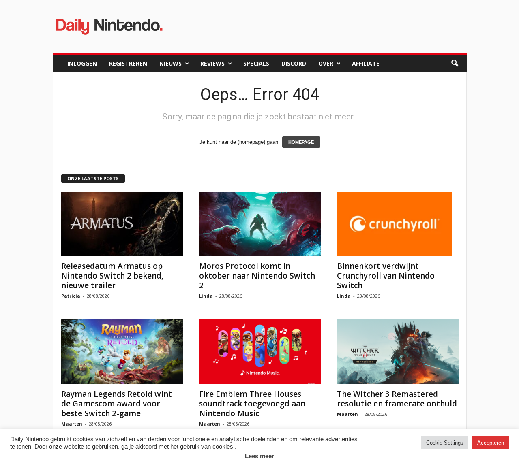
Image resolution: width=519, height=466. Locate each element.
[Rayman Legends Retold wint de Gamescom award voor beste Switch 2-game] (122, 351)
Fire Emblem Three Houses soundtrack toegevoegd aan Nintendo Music (252, 404)
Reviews (212, 63)
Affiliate (366, 63)
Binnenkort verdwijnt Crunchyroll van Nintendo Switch (386, 276)
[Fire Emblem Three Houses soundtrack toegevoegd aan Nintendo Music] (260, 351)
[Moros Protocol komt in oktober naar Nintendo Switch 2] (260, 224)
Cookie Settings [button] (444, 443)
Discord (293, 63)
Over (325, 63)
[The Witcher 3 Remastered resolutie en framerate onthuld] (398, 351)
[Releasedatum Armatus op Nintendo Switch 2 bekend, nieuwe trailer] (122, 224)
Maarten (71, 424)
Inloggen (82, 63)
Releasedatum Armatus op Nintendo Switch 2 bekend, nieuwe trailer (112, 276)
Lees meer (259, 456)
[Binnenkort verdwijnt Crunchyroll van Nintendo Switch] (398, 224)
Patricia (70, 296)
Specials (256, 63)
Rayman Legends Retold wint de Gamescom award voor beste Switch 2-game (116, 404)
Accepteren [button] (490, 443)
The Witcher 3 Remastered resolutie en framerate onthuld (397, 399)
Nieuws (170, 63)
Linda (206, 296)
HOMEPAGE (301, 142)
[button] (454, 63)
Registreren (128, 63)
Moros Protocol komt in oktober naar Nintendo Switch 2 (257, 276)
